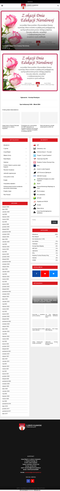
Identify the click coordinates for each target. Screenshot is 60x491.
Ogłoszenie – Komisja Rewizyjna (30, 97)
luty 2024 (4, 281)
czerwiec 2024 (5, 271)
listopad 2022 (5, 319)
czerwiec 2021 (5, 361)
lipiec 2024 (5, 269)
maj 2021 (4, 364)
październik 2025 (6, 232)
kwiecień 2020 (5, 396)
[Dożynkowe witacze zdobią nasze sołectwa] (38, 323)
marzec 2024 (5, 279)
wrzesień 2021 (6, 354)
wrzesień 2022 (6, 324)
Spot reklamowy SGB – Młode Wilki (30, 104)
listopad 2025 (5, 229)
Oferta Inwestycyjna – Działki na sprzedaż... (38, 342)
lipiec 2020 (5, 388)
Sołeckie (34, 258)
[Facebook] (28, 481)
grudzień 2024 (5, 256)
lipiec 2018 (5, 406)
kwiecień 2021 (5, 366)
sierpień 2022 (5, 326)
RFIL (33, 253)
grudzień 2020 (5, 376)
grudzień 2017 (5, 408)
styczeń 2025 (5, 254)
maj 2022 (4, 334)
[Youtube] (32, 481)
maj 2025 (4, 244)
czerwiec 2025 (5, 242)
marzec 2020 (5, 398)
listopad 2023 (5, 289)
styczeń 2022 (5, 344)
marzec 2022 (5, 339)
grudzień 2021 (5, 346)
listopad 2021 (5, 349)
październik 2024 (6, 261)
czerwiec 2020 (5, 391)
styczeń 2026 (5, 224)
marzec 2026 (5, 219)
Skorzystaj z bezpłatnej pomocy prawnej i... (38, 315)
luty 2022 (4, 341)
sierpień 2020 (5, 386)
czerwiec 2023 (5, 301)
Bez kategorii (35, 236)
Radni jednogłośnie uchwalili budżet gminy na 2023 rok (47, 126)
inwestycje (34, 244)
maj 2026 (4, 214)
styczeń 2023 (5, 314)
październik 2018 (6, 403)
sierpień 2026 (5, 207)
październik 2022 (6, 321)
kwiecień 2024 (5, 276)
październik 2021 (6, 351)
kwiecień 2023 (5, 306)
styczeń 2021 (5, 374)
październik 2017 (6, 411)
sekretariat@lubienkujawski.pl (33, 472)
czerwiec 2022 (5, 331)
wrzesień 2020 (6, 384)
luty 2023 (4, 311)
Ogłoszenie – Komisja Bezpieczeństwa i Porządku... (51, 343)
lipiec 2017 (5, 413)
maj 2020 (4, 393)
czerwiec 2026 (5, 212)
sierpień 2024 (5, 266)
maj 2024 (4, 274)
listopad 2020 (5, 379)
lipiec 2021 (5, 359)
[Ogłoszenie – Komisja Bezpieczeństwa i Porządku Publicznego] (51, 336)
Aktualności (35, 234)
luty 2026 (4, 222)
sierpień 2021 (5, 356)
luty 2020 (4, 401)
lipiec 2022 (5, 329)
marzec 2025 (5, 249)
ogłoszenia (35, 251)
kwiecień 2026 (5, 217)
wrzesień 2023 (6, 294)
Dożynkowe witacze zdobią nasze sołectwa (38, 329)
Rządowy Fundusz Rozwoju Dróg (40, 255)
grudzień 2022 (5, 316)
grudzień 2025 (5, 227)
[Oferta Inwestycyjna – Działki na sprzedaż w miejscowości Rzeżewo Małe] (38, 336)
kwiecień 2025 (5, 246)
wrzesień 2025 (6, 234)
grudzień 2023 (5, 286)
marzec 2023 (5, 309)
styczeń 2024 (5, 284)
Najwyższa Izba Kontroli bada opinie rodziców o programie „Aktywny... (45, 301)
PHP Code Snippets (24, 490)
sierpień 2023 (5, 296)
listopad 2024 (5, 259)
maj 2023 (4, 304)
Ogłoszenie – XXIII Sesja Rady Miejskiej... (51, 329)
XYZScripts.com (37, 490)
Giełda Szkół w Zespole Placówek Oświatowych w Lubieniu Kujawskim (10, 127)
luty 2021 (4, 371)
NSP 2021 (34, 248)
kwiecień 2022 (5, 336)
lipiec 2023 (5, 299)
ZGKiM (34, 260)
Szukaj (34, 219)
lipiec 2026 (5, 209)
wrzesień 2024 (6, 264)
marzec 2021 (5, 369)
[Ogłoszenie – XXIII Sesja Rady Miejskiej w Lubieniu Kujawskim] (51, 323)
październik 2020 (6, 381)
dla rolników (35, 241)
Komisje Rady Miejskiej (38, 246)
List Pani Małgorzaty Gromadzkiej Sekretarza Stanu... (51, 316)
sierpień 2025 (5, 237)
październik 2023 (6, 291)
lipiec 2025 (5, 239)
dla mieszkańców (6, 43)
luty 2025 (4, 251)
